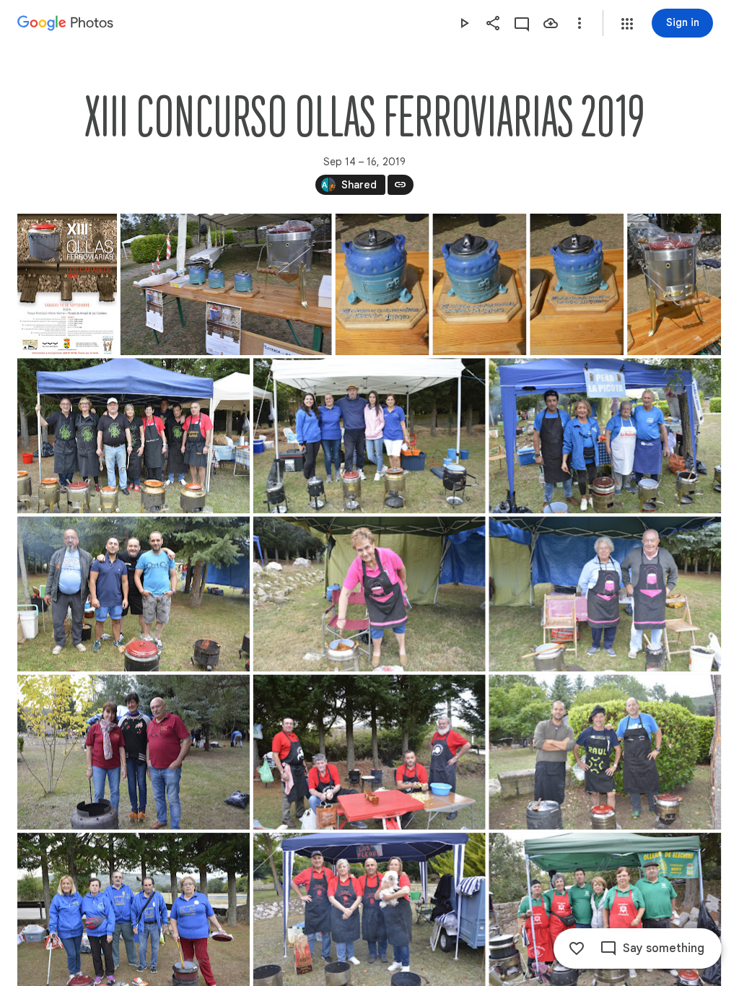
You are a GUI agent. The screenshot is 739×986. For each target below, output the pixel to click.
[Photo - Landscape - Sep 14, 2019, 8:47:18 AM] (369, 593)
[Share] (492, 23)
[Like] (576, 948)
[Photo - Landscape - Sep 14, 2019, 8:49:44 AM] (133, 752)
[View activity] (521, 23)
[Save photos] (550, 23)
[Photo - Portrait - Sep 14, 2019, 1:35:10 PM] (479, 284)
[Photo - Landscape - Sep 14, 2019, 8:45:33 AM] (605, 435)
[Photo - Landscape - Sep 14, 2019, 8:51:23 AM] (369, 752)
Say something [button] (663, 948)
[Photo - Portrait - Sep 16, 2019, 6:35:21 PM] (67, 284)
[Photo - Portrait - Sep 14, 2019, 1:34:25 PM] (382, 284)
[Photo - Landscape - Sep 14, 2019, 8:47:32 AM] (605, 593)
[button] (627, 23)
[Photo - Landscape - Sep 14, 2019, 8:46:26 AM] (133, 593)
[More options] (579, 23)
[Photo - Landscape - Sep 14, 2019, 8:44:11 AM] (369, 435)
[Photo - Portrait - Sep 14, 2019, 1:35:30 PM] (577, 284)
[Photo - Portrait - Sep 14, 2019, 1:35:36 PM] (674, 284)
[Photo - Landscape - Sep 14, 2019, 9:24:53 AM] (226, 284)
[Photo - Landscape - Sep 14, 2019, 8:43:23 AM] (133, 435)
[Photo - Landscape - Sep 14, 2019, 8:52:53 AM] (605, 752)
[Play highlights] (464, 23)
